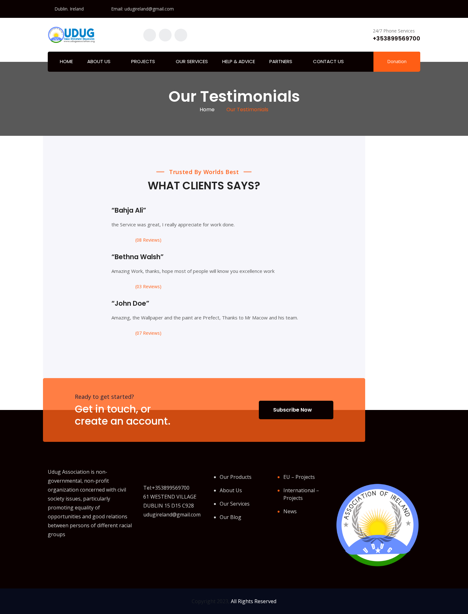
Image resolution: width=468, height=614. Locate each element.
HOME (66, 61)
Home (207, 109)
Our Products (236, 476)
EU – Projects (299, 476)
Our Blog (230, 517)
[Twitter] (64, 554)
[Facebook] (51, 554)
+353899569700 (396, 38)
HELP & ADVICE (238, 61)
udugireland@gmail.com (149, 9)
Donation (397, 61)
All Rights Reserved (253, 601)
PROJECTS (143, 61)
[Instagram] (77, 554)
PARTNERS (280, 61)
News (290, 511)
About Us (231, 490)
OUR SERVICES (192, 61)
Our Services (235, 503)
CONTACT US (328, 61)
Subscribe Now (292, 409)
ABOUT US (98, 61)
